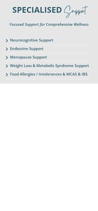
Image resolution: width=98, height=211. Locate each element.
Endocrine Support (26, 48)
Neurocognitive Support (31, 40)
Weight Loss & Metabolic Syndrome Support (49, 65)
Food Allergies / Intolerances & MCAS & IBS (48, 74)
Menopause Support (28, 57)
